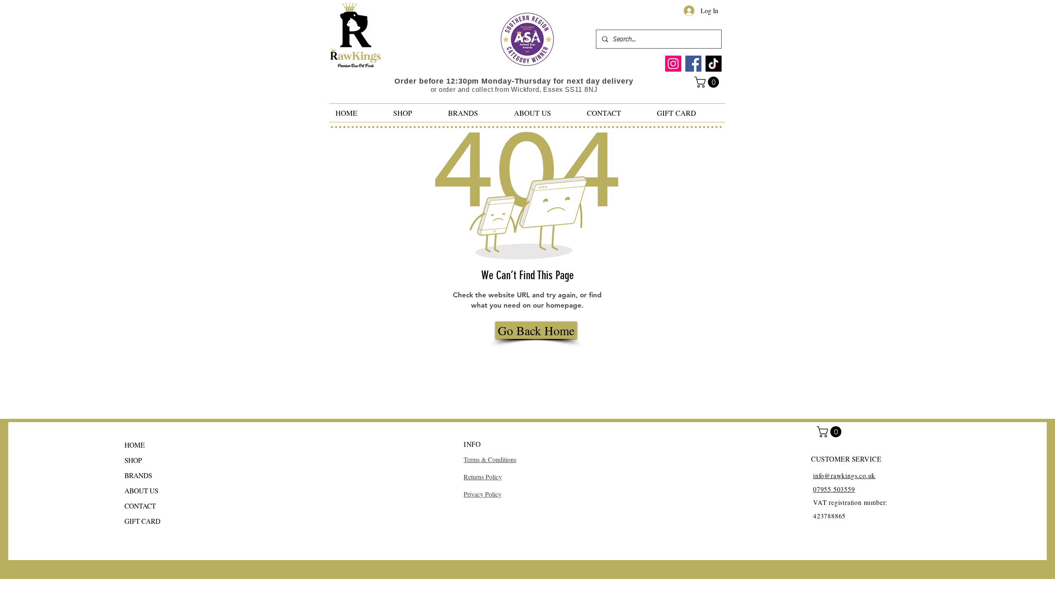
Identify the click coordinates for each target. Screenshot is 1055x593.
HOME (134, 445)
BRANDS (138, 475)
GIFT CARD (142, 521)
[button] (708, 82)
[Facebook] (693, 64)
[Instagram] (673, 64)
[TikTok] (714, 64)
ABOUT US (141, 490)
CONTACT (140, 506)
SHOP (133, 460)
